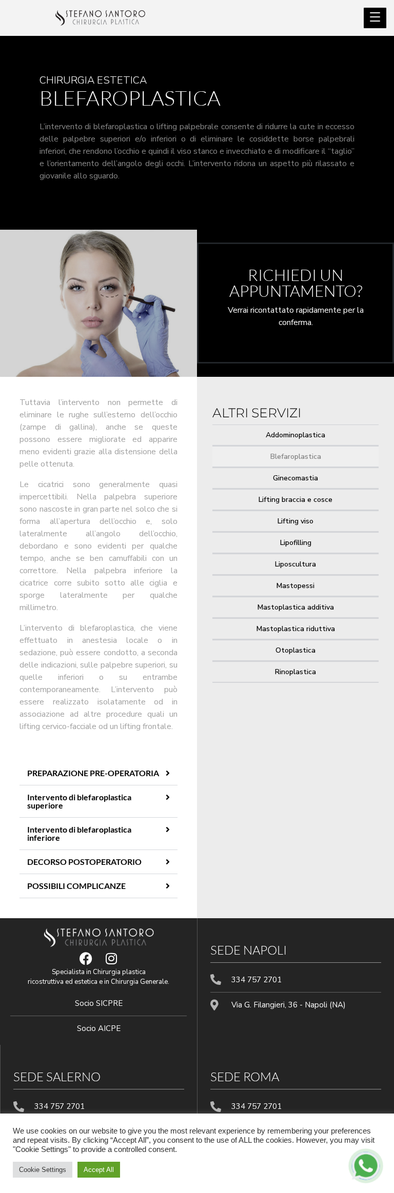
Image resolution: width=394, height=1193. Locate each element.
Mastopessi (295, 586)
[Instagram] (111, 958)
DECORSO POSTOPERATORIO (84, 861)
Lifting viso (295, 521)
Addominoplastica (295, 435)
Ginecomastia (295, 478)
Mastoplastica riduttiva (296, 629)
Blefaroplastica (295, 456)
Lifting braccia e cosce (295, 499)
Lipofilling (295, 543)
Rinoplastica (295, 672)
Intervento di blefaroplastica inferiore (79, 833)
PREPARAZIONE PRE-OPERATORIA (93, 773)
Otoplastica (295, 650)
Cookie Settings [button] (42, 1170)
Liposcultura (295, 564)
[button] (98, 773)
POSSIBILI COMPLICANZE (76, 886)
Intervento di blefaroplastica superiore (79, 801)
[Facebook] (86, 958)
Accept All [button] (99, 1170)
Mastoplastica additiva (296, 607)
